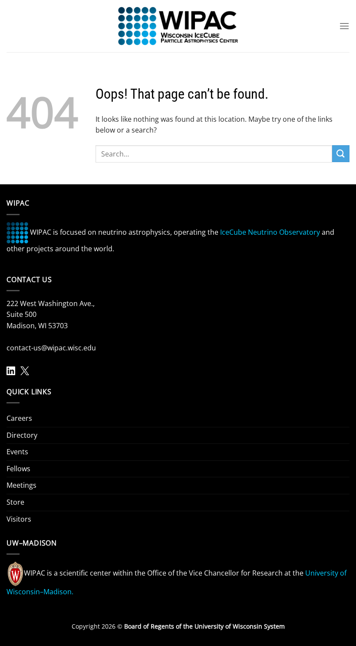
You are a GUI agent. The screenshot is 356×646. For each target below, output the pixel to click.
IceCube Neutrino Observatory (270, 232)
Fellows (18, 468)
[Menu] (344, 26)
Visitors (19, 519)
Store (15, 502)
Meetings (21, 485)
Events (17, 451)
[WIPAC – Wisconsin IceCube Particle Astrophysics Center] (178, 26)
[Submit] (340, 153)
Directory (22, 435)
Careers (19, 418)
